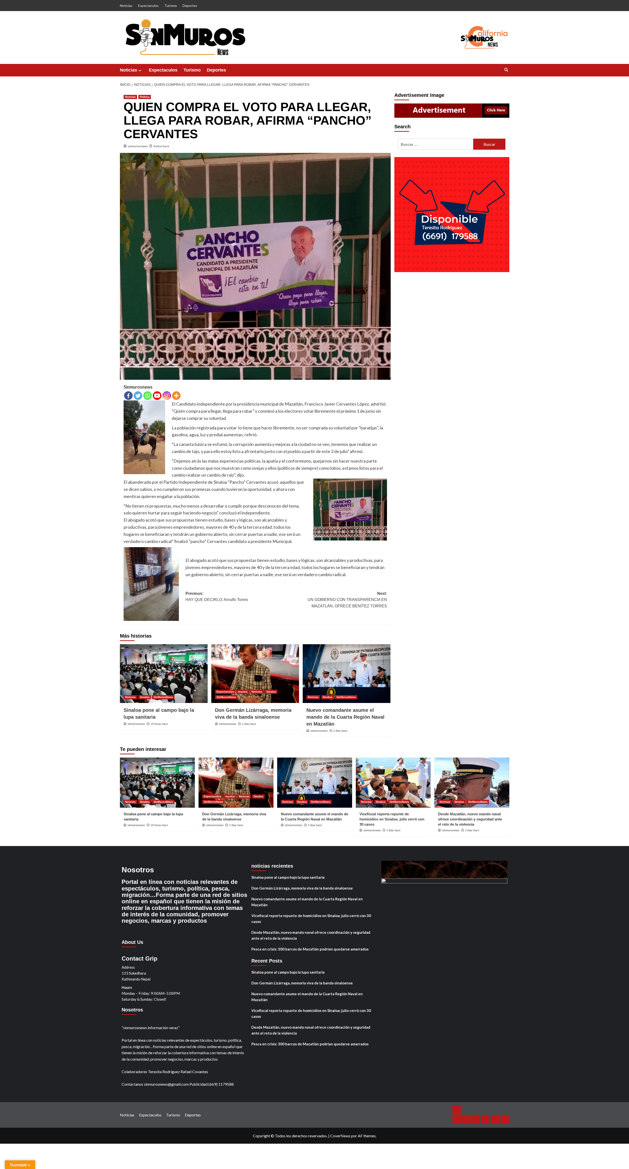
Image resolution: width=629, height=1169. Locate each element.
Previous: (217, 596)
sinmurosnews (138, 146)
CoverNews (340, 1135)
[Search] (506, 70)
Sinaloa (144, 697)
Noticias (126, 5)
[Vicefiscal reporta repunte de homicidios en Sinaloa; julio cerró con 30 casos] (393, 782)
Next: (347, 599)
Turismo (170, 5)
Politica (144, 96)
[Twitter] (138, 395)
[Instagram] (166, 395)
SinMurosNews (163, 697)
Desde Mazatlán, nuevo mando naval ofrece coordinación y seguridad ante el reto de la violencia (470, 819)
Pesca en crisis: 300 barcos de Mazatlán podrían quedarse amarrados (310, 949)
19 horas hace (159, 723)
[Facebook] (128, 395)
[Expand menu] (140, 70)
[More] (176, 395)
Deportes (190, 5)
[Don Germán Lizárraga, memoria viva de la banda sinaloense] (255, 673)
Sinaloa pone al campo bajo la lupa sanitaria (288, 877)
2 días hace (249, 723)
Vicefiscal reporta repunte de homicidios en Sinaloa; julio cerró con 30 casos (391, 819)
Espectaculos (148, 5)
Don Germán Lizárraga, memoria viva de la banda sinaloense (302, 888)
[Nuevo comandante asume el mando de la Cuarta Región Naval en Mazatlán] (346, 673)
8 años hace (161, 146)
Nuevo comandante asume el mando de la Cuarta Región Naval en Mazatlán (345, 717)
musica (242, 691)
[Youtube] (157, 395)
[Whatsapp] (147, 395)
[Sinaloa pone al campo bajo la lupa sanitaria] (164, 673)
